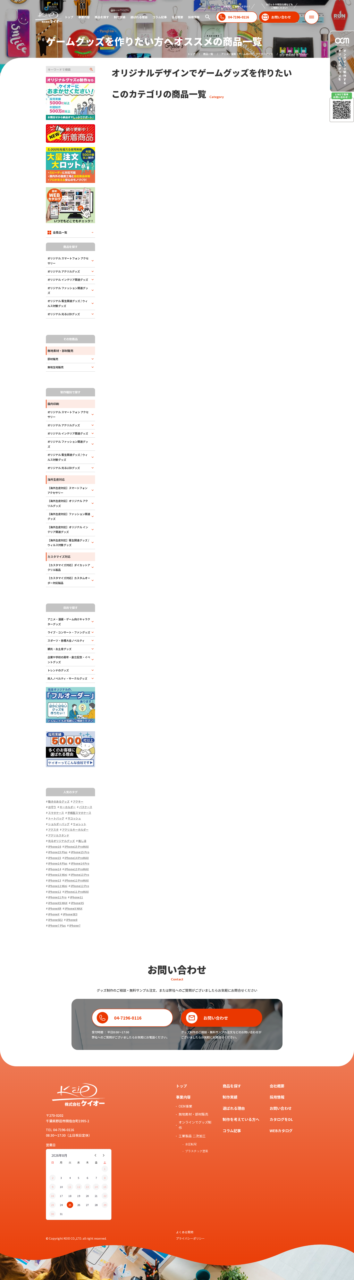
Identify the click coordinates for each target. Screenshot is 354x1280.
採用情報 (194, 17)
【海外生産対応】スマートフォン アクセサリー (67, 490)
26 (78, 1205)
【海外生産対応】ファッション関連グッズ (69, 516)
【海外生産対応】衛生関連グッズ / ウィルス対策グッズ (68, 542)
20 (87, 1196)
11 (69, 1187)
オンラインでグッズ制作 (195, 1125)
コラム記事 (159, 17)
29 (104, 1205)
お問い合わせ (281, 1108)
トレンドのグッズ (58, 670)
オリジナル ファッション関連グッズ (68, 290)
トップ (69, 17)
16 (52, 1196)
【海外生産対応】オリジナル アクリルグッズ (68, 503)
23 (52, 1205)
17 (61, 1196)
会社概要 (177, 17)
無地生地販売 (56, 367)
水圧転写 (191, 1144)
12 (78, 1187)
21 (96, 1196)
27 (87, 1205)
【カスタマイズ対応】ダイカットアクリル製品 (69, 567)
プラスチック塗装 (196, 1151)
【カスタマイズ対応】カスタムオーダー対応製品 (69, 580)
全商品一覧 (60, 232)
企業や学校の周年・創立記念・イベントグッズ (69, 659)
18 (69, 1196)
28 (96, 1205)
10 (61, 1187)
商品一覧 (208, 54)
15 (104, 1187)
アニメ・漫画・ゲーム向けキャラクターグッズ (247, 54)
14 (96, 1187)
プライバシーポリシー (190, 1238)
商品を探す (102, 17)
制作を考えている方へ (241, 1119)
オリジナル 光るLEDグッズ (64, 314)
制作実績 (119, 17)
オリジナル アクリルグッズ (64, 271)
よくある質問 (184, 1232)
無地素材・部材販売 (193, 1114)
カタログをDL (281, 1119)
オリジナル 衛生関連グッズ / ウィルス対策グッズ (68, 303)
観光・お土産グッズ (59, 649)
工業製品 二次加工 (192, 1135)
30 (52, 1214)
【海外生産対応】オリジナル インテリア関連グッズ (68, 529)
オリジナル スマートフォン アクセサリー (68, 260)
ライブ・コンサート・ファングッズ (69, 632)
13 (87, 1187)
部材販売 (53, 359)
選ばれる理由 (139, 17)
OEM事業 (185, 1106)
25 (69, 1205)
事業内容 (84, 17)
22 (104, 1196)
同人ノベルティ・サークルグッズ (67, 678)
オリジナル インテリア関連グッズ (68, 280)
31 (61, 1214)
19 (78, 1196)
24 (61, 1205)
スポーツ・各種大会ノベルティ (66, 640)
